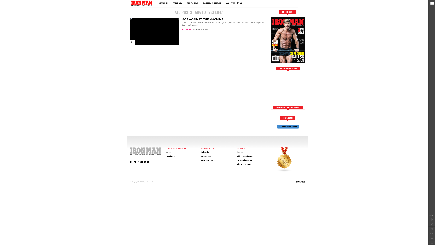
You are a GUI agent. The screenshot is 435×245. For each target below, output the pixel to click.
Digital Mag (192, 3)
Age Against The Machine (202, 19)
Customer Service (208, 160)
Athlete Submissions (245, 156)
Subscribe (163, 3)
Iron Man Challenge (212, 3)
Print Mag (177, 3)
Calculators (170, 156)
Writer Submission (244, 160)
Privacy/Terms (300, 182)
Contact (240, 152)
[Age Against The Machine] (154, 19)
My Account (206, 156)
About (168, 152)
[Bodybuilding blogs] (284, 171)
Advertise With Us (244, 164)
